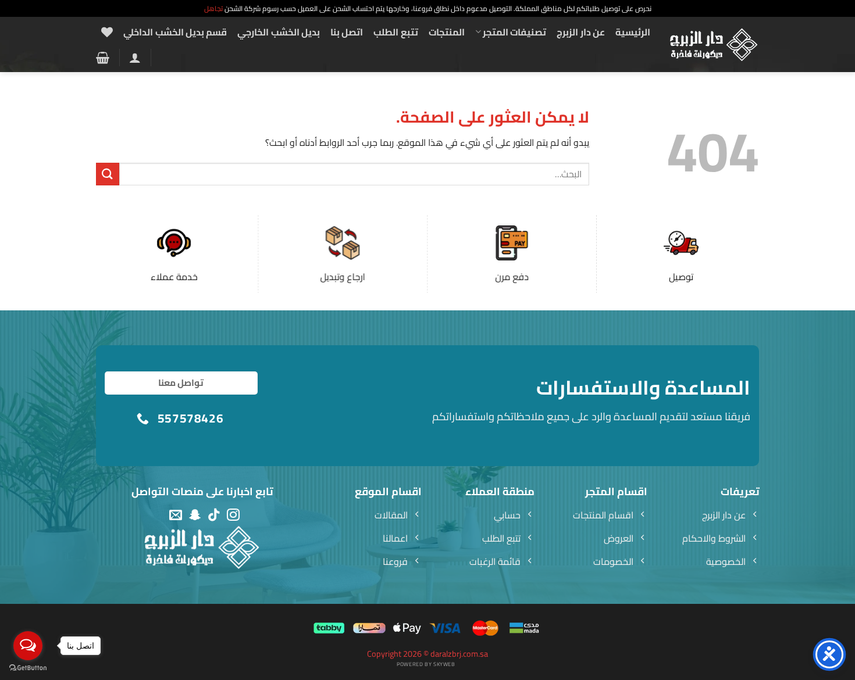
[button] (135, 57)
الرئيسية (632, 32)
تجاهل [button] (213, 8)
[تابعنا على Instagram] (233, 515)
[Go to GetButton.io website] (28, 668)
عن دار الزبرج (581, 32)
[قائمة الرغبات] (107, 32)
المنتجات (447, 32)
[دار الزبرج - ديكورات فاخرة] (714, 45)
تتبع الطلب (395, 32)
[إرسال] (107, 174)
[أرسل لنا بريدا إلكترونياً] (175, 515)
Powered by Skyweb (426, 664)
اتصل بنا (346, 32)
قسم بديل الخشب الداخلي (175, 32)
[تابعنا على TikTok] (214, 515)
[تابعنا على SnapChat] (194, 515)
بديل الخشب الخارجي (278, 32)
